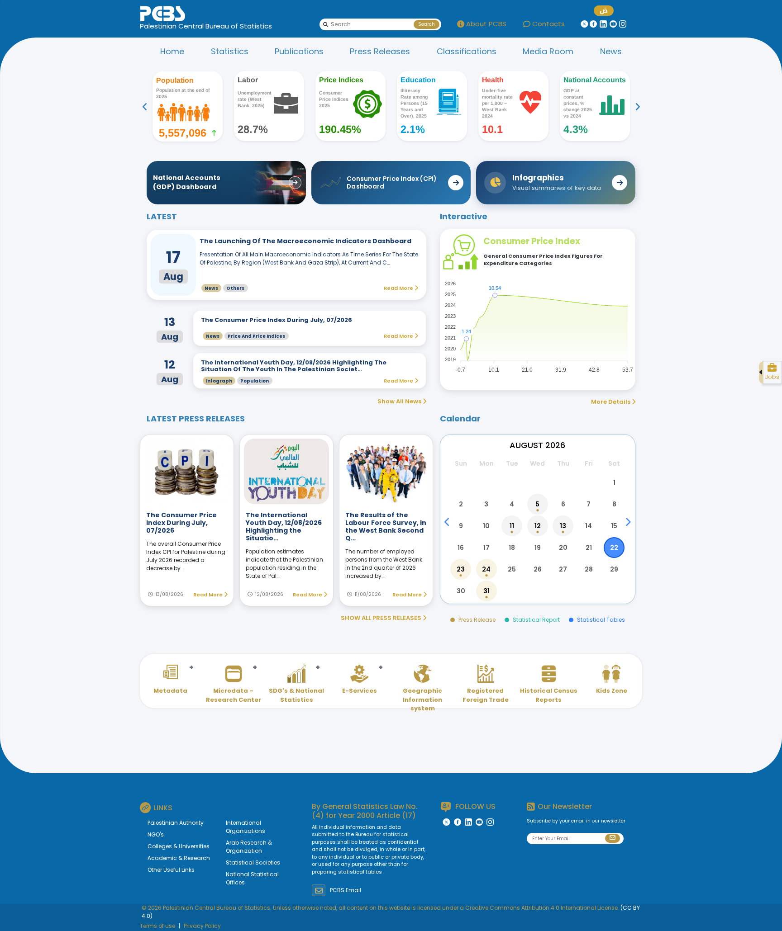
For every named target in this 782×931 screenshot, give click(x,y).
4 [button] (512, 504)
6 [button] (563, 504)
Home (172, 51)
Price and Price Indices (256, 336)
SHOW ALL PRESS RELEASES (382, 618)
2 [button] (461, 504)
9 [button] (461, 525)
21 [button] (589, 547)
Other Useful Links (171, 870)
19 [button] (537, 547)
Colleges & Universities (179, 846)
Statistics (229, 51)
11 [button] (512, 525)
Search (426, 24)
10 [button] (486, 525)
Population (254, 381)
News (611, 51)
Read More (208, 594)
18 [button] (512, 547)
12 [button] (537, 525)
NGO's (156, 834)
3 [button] (486, 504)
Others (235, 288)
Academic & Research (179, 858)
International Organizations (245, 827)
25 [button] (512, 569)
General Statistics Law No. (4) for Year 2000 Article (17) (365, 810)
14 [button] (588, 525)
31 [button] (486, 590)
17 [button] (486, 547)
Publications (299, 51)
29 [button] (614, 569)
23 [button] (461, 569)
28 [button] (589, 569)
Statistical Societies (253, 862)
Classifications (466, 51)
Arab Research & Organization (249, 847)
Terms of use (157, 926)
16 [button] (461, 547)
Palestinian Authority (176, 823)
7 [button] (588, 504)
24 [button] (486, 569)
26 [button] (538, 569)
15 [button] (614, 525)
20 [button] (563, 547)
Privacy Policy (202, 926)
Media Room (548, 51)
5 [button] (537, 504)
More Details (611, 401)
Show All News (400, 401)
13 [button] (563, 525)
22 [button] (614, 547)
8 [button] (614, 504)
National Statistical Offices (252, 878)
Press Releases (380, 51)
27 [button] (563, 569)
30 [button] (461, 590)
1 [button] (614, 482)
